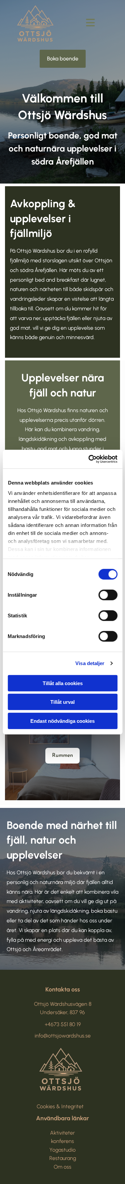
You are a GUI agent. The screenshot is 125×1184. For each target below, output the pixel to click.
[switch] (107, 594)
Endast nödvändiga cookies (62, 720)
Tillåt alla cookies (63, 683)
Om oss (62, 1167)
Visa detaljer (89, 663)
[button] (63, 59)
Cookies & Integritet (60, 1106)
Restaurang (62, 1158)
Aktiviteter (62, 1133)
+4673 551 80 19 (63, 1024)
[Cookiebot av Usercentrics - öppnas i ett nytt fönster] (89, 459)
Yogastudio (62, 1150)
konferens (62, 1141)
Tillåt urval (62, 702)
